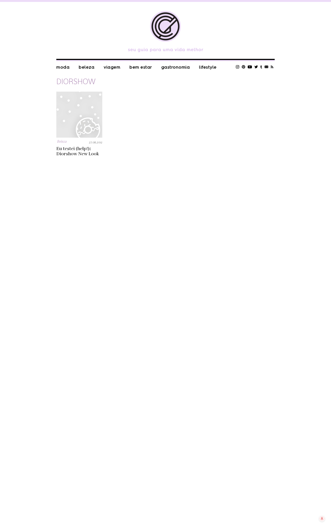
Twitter (256, 67)
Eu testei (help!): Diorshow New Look (77, 151)
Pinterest (243, 67)
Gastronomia (175, 67)
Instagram (237, 67)
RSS (272, 67)
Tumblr (261, 67)
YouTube (250, 67)
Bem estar (140, 67)
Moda (63, 67)
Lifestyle (208, 67)
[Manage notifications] (322, 518)
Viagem (112, 67)
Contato (266, 67)
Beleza (86, 67)
